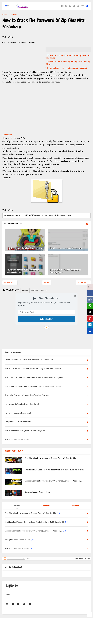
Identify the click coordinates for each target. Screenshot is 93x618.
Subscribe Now (46, 319)
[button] (46, 298)
